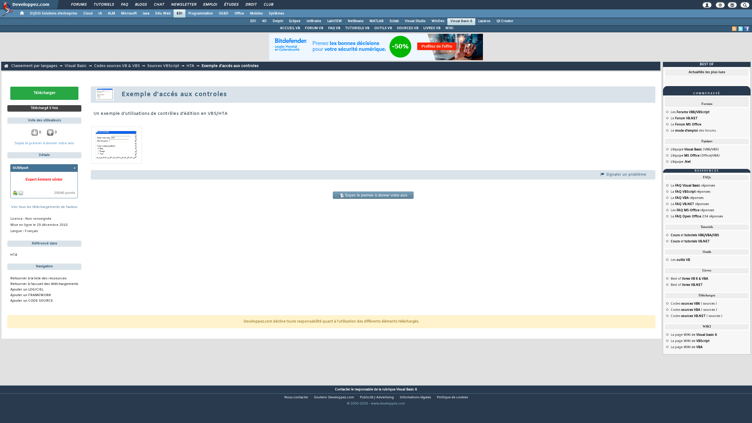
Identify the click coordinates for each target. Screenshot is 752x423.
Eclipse (295, 21)
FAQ (124, 4)
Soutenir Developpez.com (334, 397)
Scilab (394, 21)
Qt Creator (504, 21)
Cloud (88, 13)
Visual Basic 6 (461, 21)
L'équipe (681, 162)
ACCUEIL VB (290, 28)
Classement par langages (34, 65)
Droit (251, 4)
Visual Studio (415, 21)
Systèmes (276, 13)
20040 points (64, 193)
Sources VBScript (163, 65)
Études (231, 4)
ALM (111, 13)
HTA (190, 65)
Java (145, 13)
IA (100, 13)
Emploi (209, 4)
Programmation (200, 13)
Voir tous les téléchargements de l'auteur (44, 207)
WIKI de (700, 335)
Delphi (278, 21)
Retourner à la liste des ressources (38, 278)
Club (268, 4)
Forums (78, 4)
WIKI (449, 28)
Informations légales (415, 397)
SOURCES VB (408, 28)
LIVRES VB (432, 28)
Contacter (342, 389)
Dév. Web (163, 13)
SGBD (224, 13)
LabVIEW (334, 21)
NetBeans (356, 21)
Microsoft (129, 13)
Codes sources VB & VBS (117, 65)
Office (239, 13)
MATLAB (377, 21)
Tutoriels (103, 4)
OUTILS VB (383, 28)
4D (264, 21)
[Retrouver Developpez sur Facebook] (746, 28)
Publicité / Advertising (377, 397)
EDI (179, 13)
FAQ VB (334, 28)
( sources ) (699, 304)
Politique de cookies (452, 397)
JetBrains (313, 21)
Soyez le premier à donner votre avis (44, 143)
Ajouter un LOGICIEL (26, 290)
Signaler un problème (625, 174)
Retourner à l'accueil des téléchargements (44, 284)
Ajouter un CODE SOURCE (31, 301)
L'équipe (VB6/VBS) (695, 149)
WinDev (438, 21)
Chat (158, 4)
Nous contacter (296, 397)
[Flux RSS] (734, 28)
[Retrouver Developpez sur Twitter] (740, 28)
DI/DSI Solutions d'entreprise (53, 13)
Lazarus (484, 21)
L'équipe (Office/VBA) (695, 156)
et (695, 235)
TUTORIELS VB (357, 28)
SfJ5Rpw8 (20, 167)
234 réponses (699, 216)
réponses (695, 186)
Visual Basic (76, 65)
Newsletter (183, 4)
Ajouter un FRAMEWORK (30, 295)
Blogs (140, 4)
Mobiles (256, 13)
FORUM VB (314, 28)
